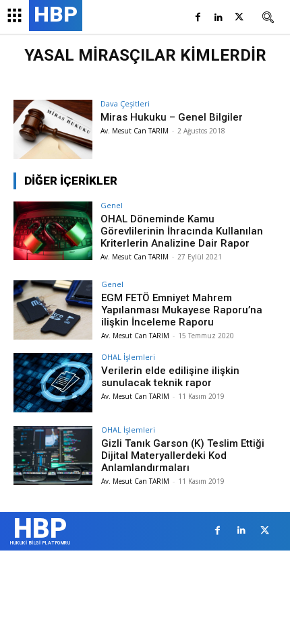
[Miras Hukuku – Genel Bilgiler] (52, 129)
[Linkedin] (218, 17)
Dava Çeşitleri (125, 103)
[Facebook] (197, 17)
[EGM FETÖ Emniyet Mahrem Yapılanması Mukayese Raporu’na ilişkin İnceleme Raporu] (52, 310)
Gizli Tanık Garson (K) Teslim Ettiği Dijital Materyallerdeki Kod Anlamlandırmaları (182, 455)
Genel (111, 205)
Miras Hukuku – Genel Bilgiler (171, 117)
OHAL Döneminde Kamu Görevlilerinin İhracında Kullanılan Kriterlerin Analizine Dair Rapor (181, 231)
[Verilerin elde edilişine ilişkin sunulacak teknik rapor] (52, 382)
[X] (239, 17)
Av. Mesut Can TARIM (134, 130)
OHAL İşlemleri (128, 356)
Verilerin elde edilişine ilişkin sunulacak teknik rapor (170, 377)
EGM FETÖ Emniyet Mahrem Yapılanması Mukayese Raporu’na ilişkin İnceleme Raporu (181, 310)
